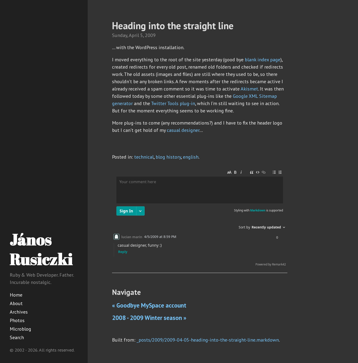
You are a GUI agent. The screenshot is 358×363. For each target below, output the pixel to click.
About (16, 303)
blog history (168, 157)
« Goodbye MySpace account (149, 305)
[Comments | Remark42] (199, 218)
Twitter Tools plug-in (173, 103)
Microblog (20, 329)
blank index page (262, 59)
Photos (17, 320)
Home (16, 295)
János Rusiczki (41, 249)
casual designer (183, 130)
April (134, 35)
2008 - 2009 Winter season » (149, 318)
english (190, 157)
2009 (150, 35)
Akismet (249, 89)
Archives (19, 312)
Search (17, 337)
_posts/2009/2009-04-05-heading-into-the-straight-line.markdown (208, 340)
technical (144, 157)
